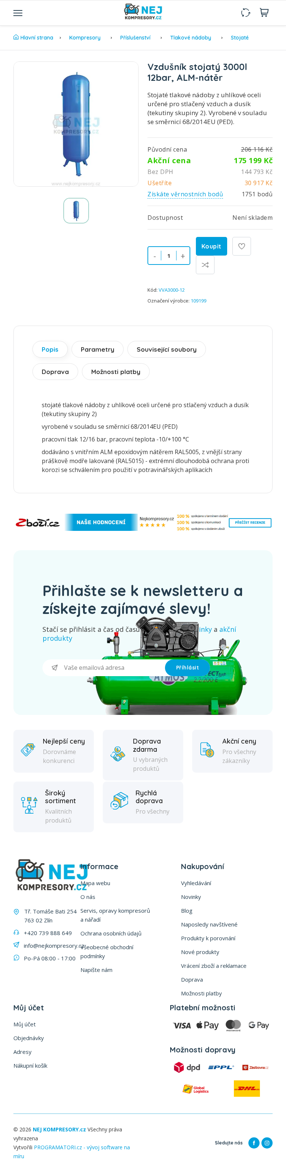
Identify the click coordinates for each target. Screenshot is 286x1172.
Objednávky (28, 1038)
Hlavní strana (36, 37)
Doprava (55, 372)
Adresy (22, 1051)
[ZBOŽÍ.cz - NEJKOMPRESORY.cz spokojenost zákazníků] (143, 528)
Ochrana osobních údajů (111, 933)
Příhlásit (187, 667)
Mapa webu (95, 883)
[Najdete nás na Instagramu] (267, 1143)
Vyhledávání (196, 883)
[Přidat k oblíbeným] (241, 246)
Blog (187, 910)
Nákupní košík (30, 1065)
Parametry (97, 349)
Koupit (211, 246)
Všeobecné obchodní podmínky (106, 951)
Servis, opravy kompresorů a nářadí (115, 915)
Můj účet (24, 1024)
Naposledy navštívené (209, 924)
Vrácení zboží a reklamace (214, 965)
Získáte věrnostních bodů (185, 194)
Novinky (191, 896)
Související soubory (167, 349)
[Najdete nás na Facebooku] (254, 1143)
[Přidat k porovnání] (205, 265)
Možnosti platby (115, 372)
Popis (50, 349)
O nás (87, 896)
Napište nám (96, 969)
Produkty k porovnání (208, 938)
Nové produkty (200, 952)
